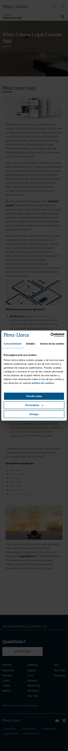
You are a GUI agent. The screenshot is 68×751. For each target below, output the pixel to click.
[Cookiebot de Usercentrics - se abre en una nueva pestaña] (50, 335)
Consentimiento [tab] (12, 343)
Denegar (34, 414)
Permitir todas (34, 396)
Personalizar (32, 405)
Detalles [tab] (30, 343)
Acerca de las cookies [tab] (52, 343)
